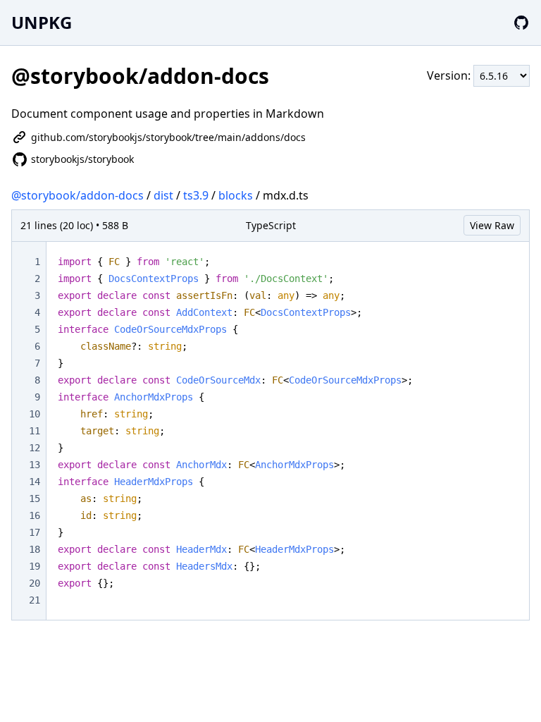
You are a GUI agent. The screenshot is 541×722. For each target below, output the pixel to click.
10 (34, 414)
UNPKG (41, 22)
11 (34, 430)
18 (34, 549)
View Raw (492, 225)
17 (34, 532)
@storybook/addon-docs (77, 195)
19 (34, 566)
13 (34, 464)
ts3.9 (196, 195)
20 (34, 583)
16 (34, 515)
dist (163, 195)
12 (34, 447)
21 (34, 600)
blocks (235, 195)
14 (34, 481)
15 (34, 498)
